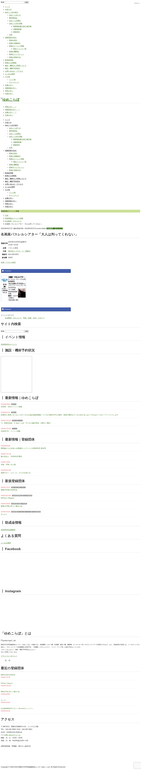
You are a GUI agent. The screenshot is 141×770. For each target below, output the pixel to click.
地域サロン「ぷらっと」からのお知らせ (16, 473)
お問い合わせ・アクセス (14, 71)
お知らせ (8, 9)
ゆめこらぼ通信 (15, 21)
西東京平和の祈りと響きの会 (11, 506)
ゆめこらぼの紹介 (11, 12)
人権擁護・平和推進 (21, 503)
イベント (20, 420)
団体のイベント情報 (16, 46)
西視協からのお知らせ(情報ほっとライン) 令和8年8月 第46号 (23, 448)
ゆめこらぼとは (15, 15)
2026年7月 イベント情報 (10, 431)
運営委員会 (13, 18)
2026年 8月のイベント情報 (11, 407)
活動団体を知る (11, 37)
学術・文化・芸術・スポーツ (18, 487)
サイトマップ (14, 82)
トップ (7, 7)
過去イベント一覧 (19, 49)
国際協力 (20, 495)
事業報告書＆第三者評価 (22, 26)
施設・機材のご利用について (15, 65)
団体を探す (13, 40)
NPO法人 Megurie (7, 498)
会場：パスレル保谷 (8, 262)
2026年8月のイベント (9, 344)
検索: (3, 2)
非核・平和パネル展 (8, 464)
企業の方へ (9, 85)
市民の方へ (9, 91)
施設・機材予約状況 (12, 68)
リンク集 (12, 79)
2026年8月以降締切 (8, 530)
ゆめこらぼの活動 (15, 23)
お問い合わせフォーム (12, 735)
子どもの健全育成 (27, 495)
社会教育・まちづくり (54, 228)
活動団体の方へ (11, 88)
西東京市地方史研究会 (9, 490)
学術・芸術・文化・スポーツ (34, 318)
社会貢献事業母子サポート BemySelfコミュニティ (17, 708)
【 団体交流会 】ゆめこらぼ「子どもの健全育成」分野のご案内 (25, 423)
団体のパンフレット (16, 54)
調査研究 (16, 32)
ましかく (4, 514)
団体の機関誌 (14, 51)
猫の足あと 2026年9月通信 (11, 456)
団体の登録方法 (15, 57)
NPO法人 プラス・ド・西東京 (19, 251)
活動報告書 (17, 29)
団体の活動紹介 (15, 43)
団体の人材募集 (11, 63)
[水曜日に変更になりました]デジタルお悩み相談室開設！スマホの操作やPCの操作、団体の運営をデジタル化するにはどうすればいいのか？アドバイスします (59, 415)
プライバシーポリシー (9, 656)
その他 (7, 77)
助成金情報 (9, 60)
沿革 (10, 35)
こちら (10, 649)
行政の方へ (9, 93)
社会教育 (14, 495)
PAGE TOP (136, 745)
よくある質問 (10, 74)
